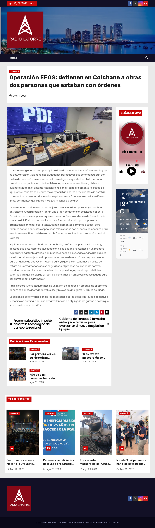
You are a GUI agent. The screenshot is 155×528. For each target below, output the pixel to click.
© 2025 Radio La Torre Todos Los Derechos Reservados (63, 522)
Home (13, 57)
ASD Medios (113, 522)
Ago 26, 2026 (37, 361)
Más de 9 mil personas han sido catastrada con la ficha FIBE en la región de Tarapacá (131, 466)
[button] (146, 57)
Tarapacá (15, 72)
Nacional (51, 413)
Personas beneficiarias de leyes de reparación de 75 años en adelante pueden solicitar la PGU (58, 466)
